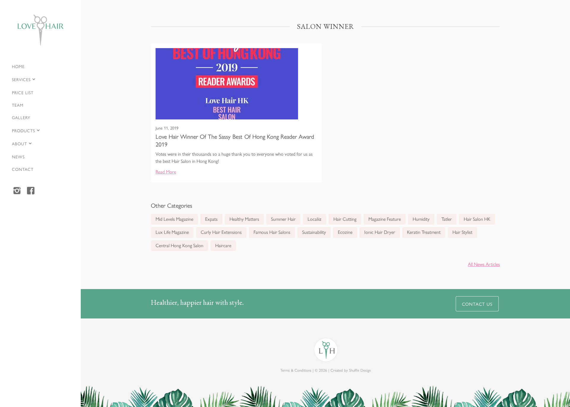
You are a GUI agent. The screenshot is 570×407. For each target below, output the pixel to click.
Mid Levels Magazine (174, 218)
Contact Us (477, 304)
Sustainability (314, 231)
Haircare (223, 245)
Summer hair (283, 218)
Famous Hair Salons (272, 231)
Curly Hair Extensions (221, 231)
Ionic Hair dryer (379, 231)
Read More (166, 171)
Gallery (21, 117)
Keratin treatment (424, 231)
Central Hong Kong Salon (179, 245)
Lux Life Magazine (172, 231)
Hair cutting (345, 218)
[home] (40, 30)
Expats (211, 218)
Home (18, 66)
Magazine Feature (384, 218)
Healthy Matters (244, 218)
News (18, 157)
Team (17, 105)
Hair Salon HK (477, 218)
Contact (23, 169)
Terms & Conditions (295, 370)
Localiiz (315, 218)
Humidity (421, 218)
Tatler (446, 218)
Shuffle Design (360, 370)
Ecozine (345, 231)
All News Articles (484, 264)
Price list (23, 92)
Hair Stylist (462, 231)
